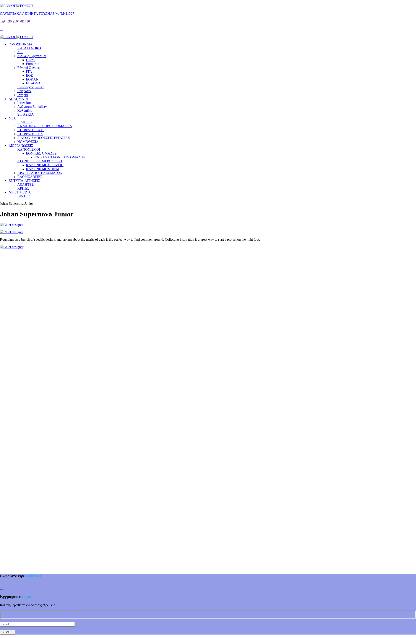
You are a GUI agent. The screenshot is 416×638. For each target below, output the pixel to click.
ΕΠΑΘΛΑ (33, 83)
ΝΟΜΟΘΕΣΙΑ (28, 141)
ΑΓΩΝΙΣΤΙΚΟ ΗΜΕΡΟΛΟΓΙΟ (39, 161)
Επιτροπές (24, 91)
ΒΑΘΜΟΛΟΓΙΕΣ (29, 177)
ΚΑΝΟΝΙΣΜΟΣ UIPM (42, 169)
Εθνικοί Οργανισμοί (31, 67)
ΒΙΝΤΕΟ (23, 196)
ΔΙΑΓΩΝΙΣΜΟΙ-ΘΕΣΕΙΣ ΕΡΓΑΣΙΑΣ (43, 138)
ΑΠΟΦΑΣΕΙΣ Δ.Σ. (30, 130)
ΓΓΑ (29, 71)
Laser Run (24, 103)
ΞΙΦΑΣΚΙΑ (25, 114)
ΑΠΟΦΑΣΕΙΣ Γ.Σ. (30, 134)
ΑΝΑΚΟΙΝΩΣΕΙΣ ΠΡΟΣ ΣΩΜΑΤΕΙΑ (44, 126)
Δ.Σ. (20, 52)
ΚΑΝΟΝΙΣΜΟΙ (28, 149)
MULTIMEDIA (20, 192)
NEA (12, 118)
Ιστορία (22, 95)
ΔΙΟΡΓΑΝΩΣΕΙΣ (21, 145)
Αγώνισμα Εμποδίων (32, 106)
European (32, 64)
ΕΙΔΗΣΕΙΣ (24, 122)
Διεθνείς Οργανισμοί (31, 56)
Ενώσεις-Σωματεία (30, 87)
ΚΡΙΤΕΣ (23, 188)
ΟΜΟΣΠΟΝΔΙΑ (20, 44)
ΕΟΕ (29, 75)
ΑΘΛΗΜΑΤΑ (18, 99)
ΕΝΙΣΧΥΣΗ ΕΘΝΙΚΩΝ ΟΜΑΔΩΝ (60, 157)
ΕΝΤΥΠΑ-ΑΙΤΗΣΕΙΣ (24, 180)
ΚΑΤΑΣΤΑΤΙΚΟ (29, 48)
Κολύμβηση (25, 110)
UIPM (30, 60)
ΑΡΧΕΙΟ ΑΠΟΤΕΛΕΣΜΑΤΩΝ (39, 173)
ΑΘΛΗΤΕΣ (25, 184)
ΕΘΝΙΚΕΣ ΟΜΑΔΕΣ (41, 153)
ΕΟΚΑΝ (32, 79)
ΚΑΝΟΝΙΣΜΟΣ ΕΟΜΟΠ (44, 165)
